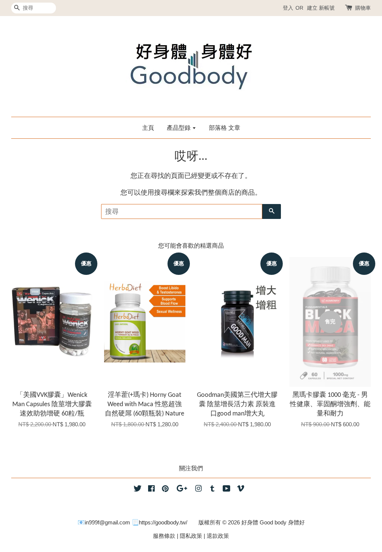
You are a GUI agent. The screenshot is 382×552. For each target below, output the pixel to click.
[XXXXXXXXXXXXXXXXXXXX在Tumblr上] (212, 489)
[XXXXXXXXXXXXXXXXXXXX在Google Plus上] (182, 489)
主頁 (148, 128)
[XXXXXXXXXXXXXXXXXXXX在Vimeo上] (241, 489)
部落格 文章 (224, 128)
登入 (288, 8)
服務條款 (164, 536)
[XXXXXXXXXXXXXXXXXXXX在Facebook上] (151, 489)
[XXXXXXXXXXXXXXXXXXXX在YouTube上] (226, 489)
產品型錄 (179, 128)
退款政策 (218, 536)
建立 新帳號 (321, 8)
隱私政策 (191, 536)
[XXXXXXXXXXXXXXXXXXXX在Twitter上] (138, 489)
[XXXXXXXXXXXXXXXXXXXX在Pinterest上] (165, 489)
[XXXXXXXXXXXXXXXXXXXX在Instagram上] (198, 489)
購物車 (363, 8)
